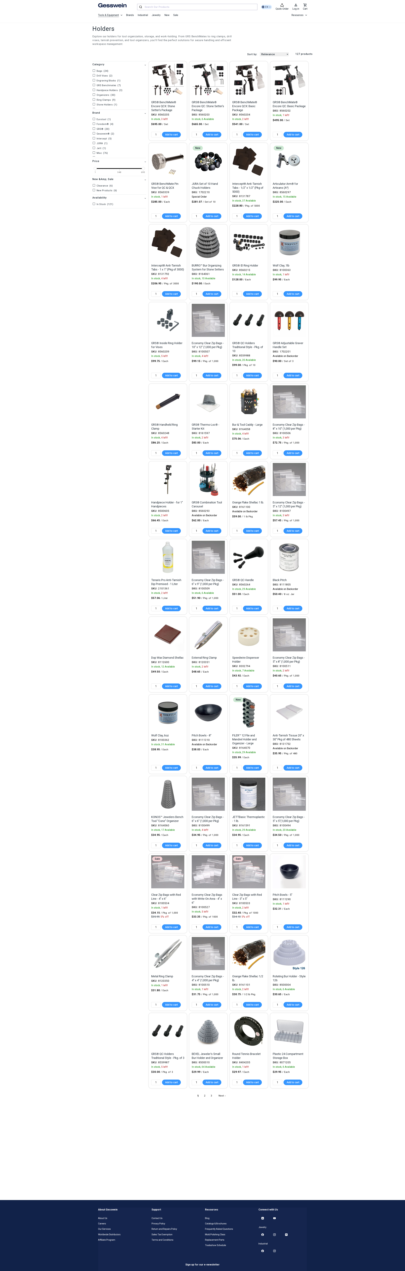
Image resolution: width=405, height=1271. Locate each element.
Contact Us (157, 1218)
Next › (222, 1095)
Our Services (104, 1229)
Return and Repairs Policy (164, 1229)
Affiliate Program (106, 1239)
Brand (96, 112)
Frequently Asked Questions (219, 1229)
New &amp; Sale (102, 179)
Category (98, 64)
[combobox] (197, 7)
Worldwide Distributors (109, 1234)
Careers (102, 1223)
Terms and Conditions (162, 1239)
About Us (102, 1218)
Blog (207, 1218)
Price (95, 161)
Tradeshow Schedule (215, 1245)
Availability (99, 197)
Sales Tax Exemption (162, 1234)
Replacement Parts (214, 1239)
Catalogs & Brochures (216, 1223)
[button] (110, 15)
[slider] (95, 168)
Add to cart (171, 134)
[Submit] (141, 7)
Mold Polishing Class (215, 1234)
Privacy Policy (158, 1223)
